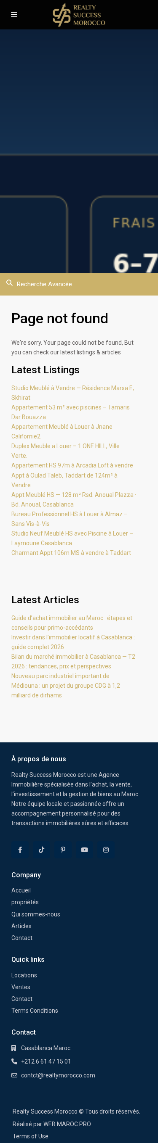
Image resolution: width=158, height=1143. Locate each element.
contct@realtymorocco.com (58, 1075)
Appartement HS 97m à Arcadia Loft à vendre (72, 465)
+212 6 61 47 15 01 (46, 1061)
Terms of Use (30, 1136)
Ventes (20, 987)
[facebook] (20, 849)
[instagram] (106, 849)
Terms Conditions (34, 1010)
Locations (24, 975)
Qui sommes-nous (35, 914)
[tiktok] (41, 849)
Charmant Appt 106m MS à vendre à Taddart (71, 552)
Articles (21, 926)
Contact (21, 937)
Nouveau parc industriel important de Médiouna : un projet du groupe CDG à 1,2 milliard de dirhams (65, 686)
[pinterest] (63, 849)
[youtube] (84, 849)
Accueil (21, 890)
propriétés (25, 902)
